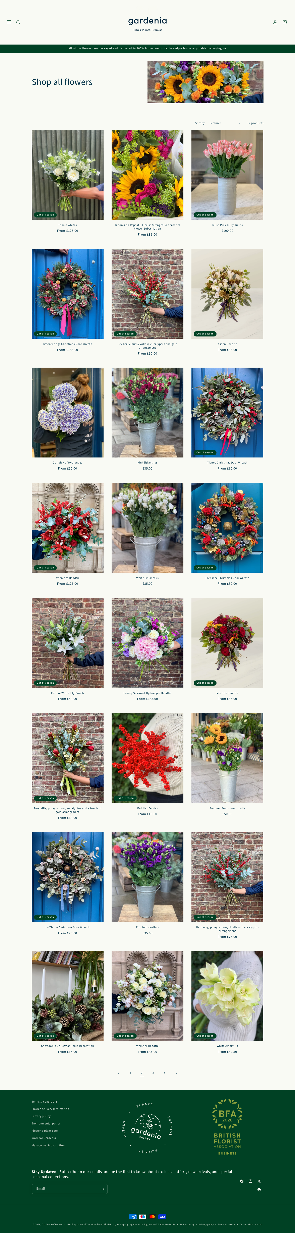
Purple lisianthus (147, 927)
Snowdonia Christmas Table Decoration (67, 1046)
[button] (8, 22)
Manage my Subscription (48, 1145)
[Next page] (176, 1073)
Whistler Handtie (147, 1046)
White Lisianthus (147, 578)
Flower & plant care (45, 1131)
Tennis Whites (67, 225)
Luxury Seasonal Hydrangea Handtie (147, 693)
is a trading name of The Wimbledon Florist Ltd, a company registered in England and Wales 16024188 (120, 1224)
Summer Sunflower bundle (227, 808)
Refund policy (187, 1224)
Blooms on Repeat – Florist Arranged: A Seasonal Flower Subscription (147, 227)
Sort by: (200, 123)
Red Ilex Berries (147, 808)
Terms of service (227, 1224)
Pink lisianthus (147, 463)
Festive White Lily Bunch (67, 693)
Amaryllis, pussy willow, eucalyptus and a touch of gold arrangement (68, 810)
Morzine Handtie (227, 693)
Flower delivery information (50, 1109)
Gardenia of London (52, 1224)
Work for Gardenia (44, 1138)
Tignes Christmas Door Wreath (227, 463)
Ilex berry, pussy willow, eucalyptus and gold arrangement (148, 346)
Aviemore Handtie (68, 578)
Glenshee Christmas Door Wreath (227, 578)
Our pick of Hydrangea (67, 463)
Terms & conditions (45, 1102)
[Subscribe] (102, 1189)
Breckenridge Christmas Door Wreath (67, 344)
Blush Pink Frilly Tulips (227, 225)
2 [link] (142, 1073)
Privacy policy (41, 1116)
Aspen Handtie (227, 344)
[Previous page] (119, 1073)
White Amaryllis (227, 1046)
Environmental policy (46, 1123)
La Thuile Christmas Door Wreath (68, 927)
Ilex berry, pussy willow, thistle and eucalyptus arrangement (227, 929)
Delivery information (251, 1224)
